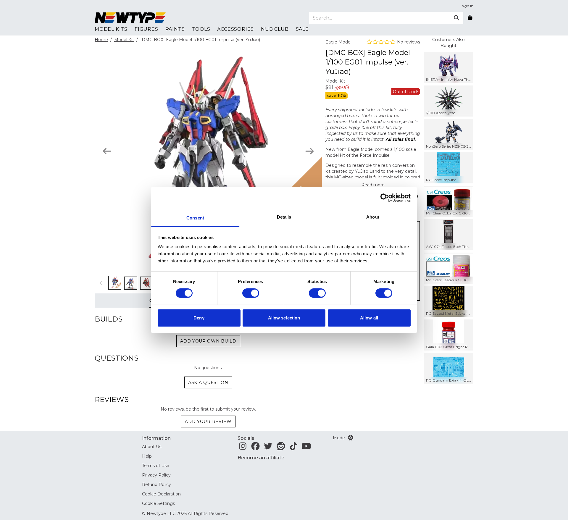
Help (147, 456)
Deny (198, 317)
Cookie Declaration (161, 494)
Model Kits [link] (111, 29)
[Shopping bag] (470, 18)
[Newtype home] (130, 18)
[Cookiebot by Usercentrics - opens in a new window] (385, 197)
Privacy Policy (156, 475)
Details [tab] (284, 216)
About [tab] (372, 216)
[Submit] (456, 18)
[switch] (250, 293)
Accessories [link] (235, 29)
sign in (467, 6)
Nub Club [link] (274, 29)
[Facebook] (255, 447)
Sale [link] (302, 29)
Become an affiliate (261, 458)
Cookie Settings (158, 503)
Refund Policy (156, 484)
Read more (373, 185)
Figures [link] (146, 29)
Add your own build (208, 341)
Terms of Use (155, 465)
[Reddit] (281, 447)
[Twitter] (268, 447)
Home (101, 39)
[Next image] (309, 151)
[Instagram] (243, 447)
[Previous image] (107, 151)
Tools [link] (201, 29)
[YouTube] (306, 447)
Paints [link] (175, 29)
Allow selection (284, 317)
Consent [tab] (195, 217)
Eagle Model (338, 42)
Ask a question (208, 382)
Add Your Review (208, 421)
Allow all (369, 317)
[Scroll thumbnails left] (101, 283)
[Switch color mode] (350, 438)
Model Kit (124, 39)
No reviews (408, 42)
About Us (151, 446)
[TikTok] (293, 447)
